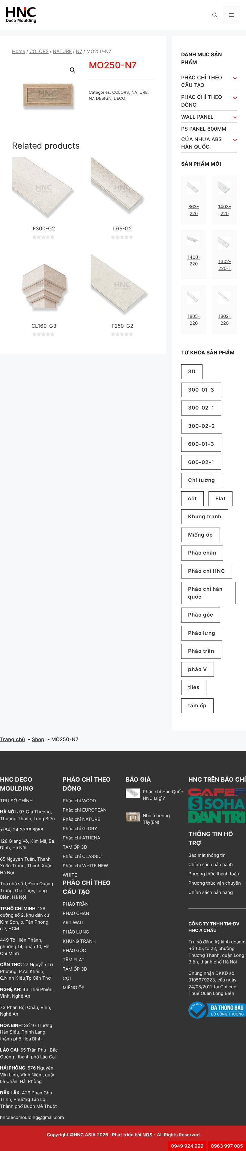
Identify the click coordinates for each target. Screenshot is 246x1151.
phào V (197, 669)
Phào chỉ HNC (206, 571)
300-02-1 (201, 408)
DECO (119, 98)
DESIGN (103, 98)
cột (192, 499)
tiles (194, 687)
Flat (220, 499)
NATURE (62, 51)
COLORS (39, 51)
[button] (214, 15)
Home (18, 51)
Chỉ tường (201, 480)
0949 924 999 (187, 1146)
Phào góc (200, 615)
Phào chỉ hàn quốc (205, 593)
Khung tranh (204, 516)
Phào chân (202, 553)
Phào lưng (201, 633)
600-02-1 (201, 462)
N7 (79, 51)
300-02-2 (201, 426)
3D (192, 371)
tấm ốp (197, 706)
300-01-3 (201, 390)
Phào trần (201, 651)
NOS (147, 1135)
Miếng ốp (200, 535)
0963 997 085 (227, 1146)
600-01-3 (201, 444)
